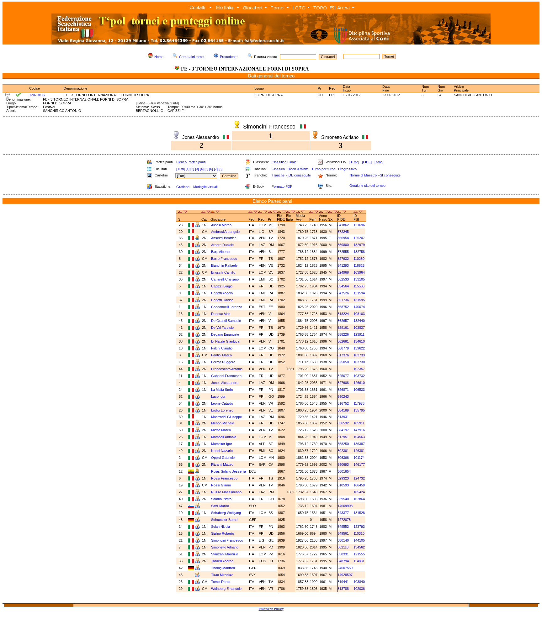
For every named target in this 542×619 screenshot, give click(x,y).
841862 (343, 225)
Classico (278, 169)
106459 (359, 485)
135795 (359, 410)
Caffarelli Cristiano (225, 279)
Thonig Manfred (223, 568)
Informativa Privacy (271, 609)
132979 (359, 245)
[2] (192, 169)
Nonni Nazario (222, 451)
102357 (359, 369)
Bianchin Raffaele (224, 265)
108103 (359, 314)
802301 (343, 451)
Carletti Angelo (222, 293)
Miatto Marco (221, 430)
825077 (343, 376)
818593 (343, 485)
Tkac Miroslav (222, 575)
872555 (343, 252)
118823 (358, 265)
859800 (343, 245)
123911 (358, 334)
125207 (359, 238)
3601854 (344, 471)
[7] (216, 169)
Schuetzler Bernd (224, 520)
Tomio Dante (221, 582)
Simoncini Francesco (227, 540)
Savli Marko (220, 506)
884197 (343, 430)
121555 (359, 554)
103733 (359, 355)
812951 (343, 437)
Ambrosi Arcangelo (226, 231)
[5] (206, 169)
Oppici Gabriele (223, 457)
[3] (197, 169)
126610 (359, 383)
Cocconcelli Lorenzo (227, 307)
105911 (358, 423)
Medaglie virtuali (205, 187)
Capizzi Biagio (222, 286)
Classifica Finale (284, 162)
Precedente (228, 57)
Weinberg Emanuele (226, 588)
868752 (343, 307)
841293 (343, 265)
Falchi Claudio (222, 348)
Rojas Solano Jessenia (229, 471)
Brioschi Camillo (223, 272)
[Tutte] (354, 162)
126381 (359, 451)
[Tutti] (180, 169)
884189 (343, 410)
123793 (359, 526)
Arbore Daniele (223, 245)
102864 (359, 499)
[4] (202, 169)
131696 (359, 225)
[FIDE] (367, 162)
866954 (343, 238)
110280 (358, 258)
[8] (220, 169)
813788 (343, 588)
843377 (343, 513)
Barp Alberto (221, 252)
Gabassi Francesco (226, 376)
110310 (358, 533)
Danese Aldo (221, 314)
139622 (359, 348)
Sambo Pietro (221, 499)
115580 (358, 286)
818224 (343, 314)
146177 (359, 464)
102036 (359, 588)
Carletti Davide (222, 300)
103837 (359, 327)
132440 (359, 321)
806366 (343, 457)
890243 (343, 396)
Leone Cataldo (222, 403)
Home (158, 57)
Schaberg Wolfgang (226, 513)
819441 (343, 582)
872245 (343, 231)
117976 (358, 403)
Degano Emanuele (225, 334)
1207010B (37, 95)
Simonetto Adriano (225, 547)
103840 (359, 582)
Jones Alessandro (225, 383)
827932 (343, 258)
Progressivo (347, 169)
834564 (343, 286)
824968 (343, 272)
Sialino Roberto (223, 533)
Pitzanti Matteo (222, 464)
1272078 (344, 520)
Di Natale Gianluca (225, 341)
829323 (343, 478)
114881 (358, 561)
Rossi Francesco (224, 478)
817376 (343, 355)
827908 (343, 383)
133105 (359, 279)
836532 (343, 423)
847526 (343, 293)
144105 (359, 540)
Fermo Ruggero (223, 362)
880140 (343, 540)
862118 (342, 547)
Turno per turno (323, 169)
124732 (359, 478)
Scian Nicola (221, 526)
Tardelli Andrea (222, 561)
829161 (343, 327)
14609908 (345, 506)
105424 (359, 492)
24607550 (345, 568)
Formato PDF (282, 186)
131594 (359, 293)
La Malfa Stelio (222, 389)
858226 (343, 334)
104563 (359, 437)
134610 (359, 341)
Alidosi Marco (221, 225)
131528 (359, 513)
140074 (359, 307)
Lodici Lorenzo (222, 410)
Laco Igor (218, 396)
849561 (343, 533)
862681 (343, 341)
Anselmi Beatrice (224, 238)
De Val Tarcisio (223, 327)
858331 (343, 554)
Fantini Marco (222, 355)
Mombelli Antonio (224, 437)
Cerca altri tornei (191, 57)
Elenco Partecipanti (190, 162)
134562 (359, 547)
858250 (343, 444)
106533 (359, 389)
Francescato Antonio (227, 369)
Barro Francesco (224, 258)
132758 (359, 252)
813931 (343, 417)
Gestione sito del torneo (367, 185)
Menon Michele (223, 423)
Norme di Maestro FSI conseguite (375, 175)
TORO (320, 7)
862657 (343, 321)
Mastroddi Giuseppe (227, 417)
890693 (343, 464)
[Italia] (379, 162)
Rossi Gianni (221, 485)
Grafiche (182, 187)
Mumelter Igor (222, 444)
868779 (343, 348)
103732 (359, 376)
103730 (359, 362)
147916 (359, 430)
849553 (343, 526)
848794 (343, 561)
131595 (359, 300)
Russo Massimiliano (226, 492)
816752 (343, 403)
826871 (343, 389)
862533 (343, 279)
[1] (187, 169)
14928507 (345, 575)
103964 (359, 272)
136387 (359, 444)
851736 (343, 300)
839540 (343, 499)
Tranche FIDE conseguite (291, 175)
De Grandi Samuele (226, 321)
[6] (211, 169)
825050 (343, 362)
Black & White (298, 169)
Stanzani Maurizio (225, 554)
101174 (358, 457)
